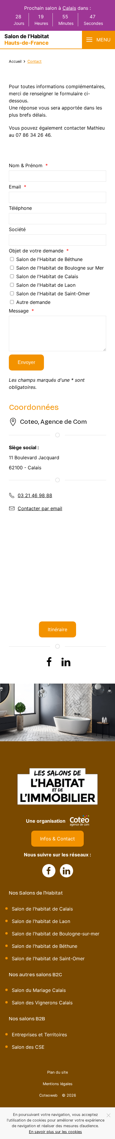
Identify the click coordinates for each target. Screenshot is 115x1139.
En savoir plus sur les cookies (55, 1132)
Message (19, 311)
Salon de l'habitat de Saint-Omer (48, 958)
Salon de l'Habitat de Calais (47, 276)
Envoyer (26, 362)
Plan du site (57, 1072)
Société (17, 229)
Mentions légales (58, 1084)
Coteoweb (48, 1095)
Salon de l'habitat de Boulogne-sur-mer (55, 934)
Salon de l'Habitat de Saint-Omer (53, 294)
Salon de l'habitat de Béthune (44, 946)
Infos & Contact (57, 839)
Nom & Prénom (25, 165)
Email (15, 187)
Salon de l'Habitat (26, 39)
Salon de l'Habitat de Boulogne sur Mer (60, 268)
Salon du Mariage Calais (39, 990)
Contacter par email (40, 508)
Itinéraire (57, 629)
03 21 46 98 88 (35, 495)
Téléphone (20, 208)
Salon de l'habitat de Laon (41, 921)
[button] (98, 40)
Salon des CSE (28, 1047)
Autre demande (33, 302)
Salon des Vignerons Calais (42, 1003)
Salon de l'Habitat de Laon (45, 285)
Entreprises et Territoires (39, 1034)
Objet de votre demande (36, 251)
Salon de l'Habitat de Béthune (49, 259)
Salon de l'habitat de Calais (42, 909)
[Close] (108, 1115)
